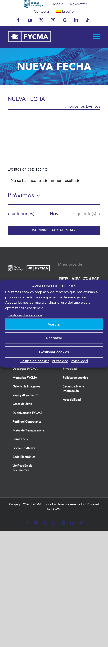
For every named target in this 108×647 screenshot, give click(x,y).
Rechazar (54, 338)
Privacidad (60, 361)
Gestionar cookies (54, 352)
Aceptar (54, 324)
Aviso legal (79, 361)
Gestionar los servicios (25, 315)
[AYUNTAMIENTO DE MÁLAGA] (33, 4)
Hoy (54, 213)
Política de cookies (34, 361)
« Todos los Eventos (82, 106)
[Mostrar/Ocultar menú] (96, 36)
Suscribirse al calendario (54, 230)
